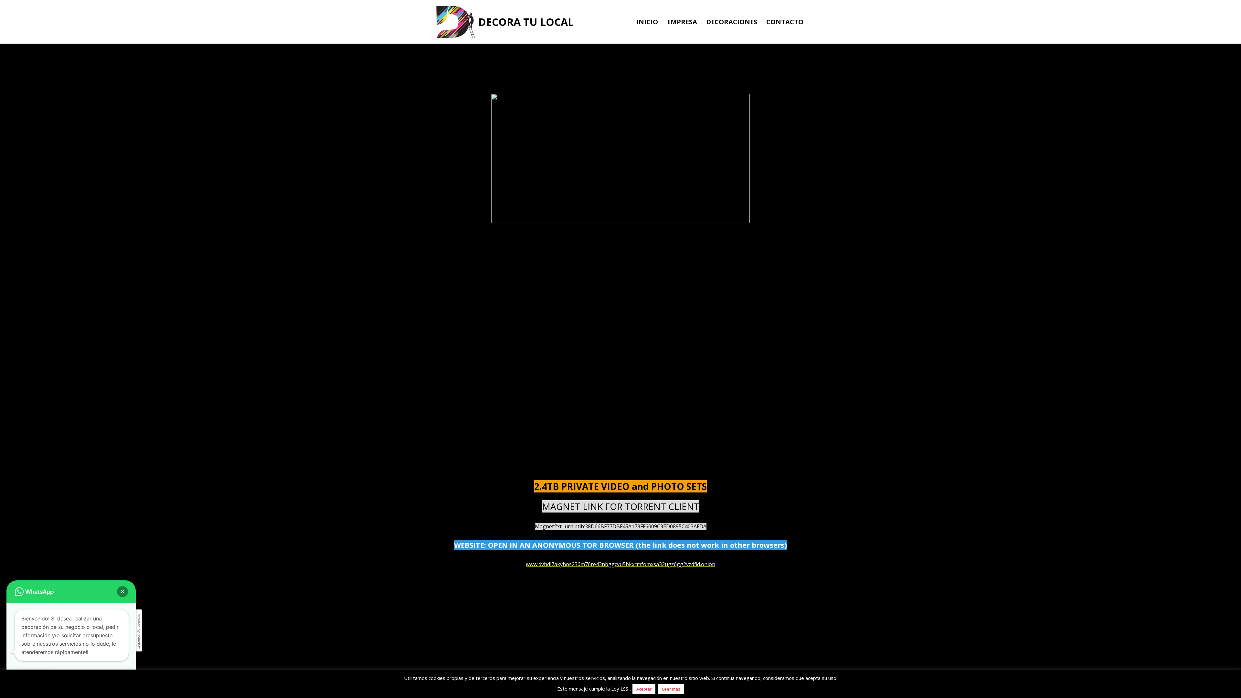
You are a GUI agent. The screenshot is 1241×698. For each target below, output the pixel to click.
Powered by (139, 631)
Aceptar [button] (644, 689)
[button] (122, 591)
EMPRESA (682, 21)
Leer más (671, 689)
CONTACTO (784, 21)
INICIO (647, 21)
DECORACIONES (731, 21)
